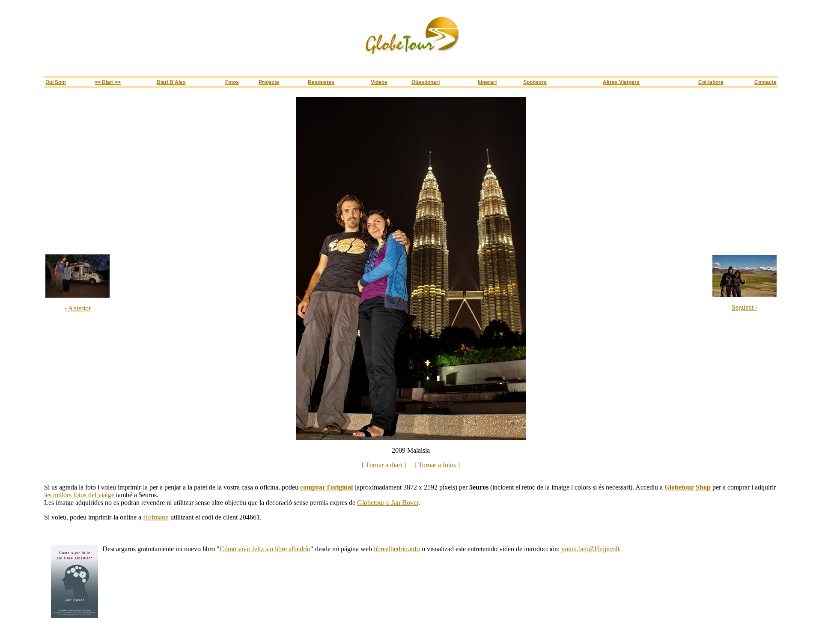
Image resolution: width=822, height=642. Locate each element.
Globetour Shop (687, 487)
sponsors (535, 82)
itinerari (487, 82)
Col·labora (711, 82)
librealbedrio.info (397, 548)
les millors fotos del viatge (79, 495)
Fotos (232, 82)
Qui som (55, 82)
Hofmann (156, 517)
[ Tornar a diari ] (384, 465)
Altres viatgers (621, 82)
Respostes (321, 82)
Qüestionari (425, 82)
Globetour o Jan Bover (387, 502)
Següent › (744, 307)
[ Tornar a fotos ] (437, 465)
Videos (379, 82)
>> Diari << (108, 82)
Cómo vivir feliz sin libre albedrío (265, 548)
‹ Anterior (78, 308)
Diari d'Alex (171, 82)
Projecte (269, 82)
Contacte (765, 82)
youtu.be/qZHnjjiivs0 (590, 548)
